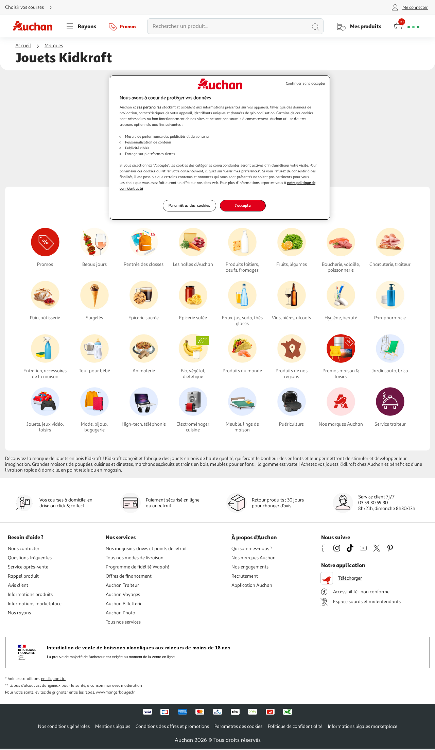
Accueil (23, 45)
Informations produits (30, 594)
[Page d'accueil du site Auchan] (35, 26)
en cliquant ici (53, 678)
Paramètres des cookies (189, 205)
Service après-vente (28, 567)
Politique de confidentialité (295, 726)
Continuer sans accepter (305, 83)
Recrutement (244, 576)
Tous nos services (123, 622)
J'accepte (242, 205)
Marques (54, 45)
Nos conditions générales (64, 726)
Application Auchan (251, 585)
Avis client (18, 585)
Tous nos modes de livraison (134, 558)
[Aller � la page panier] (406, 26)
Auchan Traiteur (122, 585)
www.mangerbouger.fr (115, 692)
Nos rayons (19, 613)
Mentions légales (112, 726)
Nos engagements (249, 567)
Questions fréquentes (30, 558)
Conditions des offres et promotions (172, 726)
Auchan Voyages (123, 594)
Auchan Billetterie (124, 604)
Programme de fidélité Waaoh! (137, 567)
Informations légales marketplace (362, 726)
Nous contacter (23, 548)
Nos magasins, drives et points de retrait (146, 548)
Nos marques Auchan (253, 558)
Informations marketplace (35, 604)
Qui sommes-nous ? (251, 548)
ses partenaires (149, 107)
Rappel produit (23, 576)
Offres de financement (129, 576)
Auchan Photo (120, 613)
